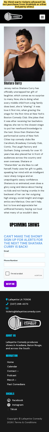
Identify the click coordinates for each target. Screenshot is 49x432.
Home (10, 362)
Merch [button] (11, 379)
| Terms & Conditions (24, 422)
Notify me (10, 284)
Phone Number (11, 260)
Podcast (11, 375)
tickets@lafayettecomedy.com (23, 311)
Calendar (12, 366)
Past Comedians (16, 384)
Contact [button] (12, 371)
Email (6, 251)
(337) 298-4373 (19, 304)
